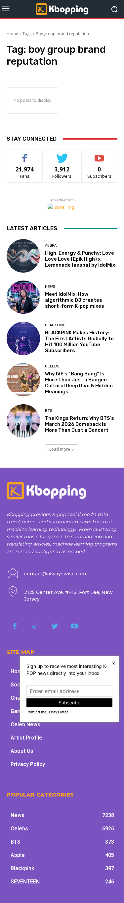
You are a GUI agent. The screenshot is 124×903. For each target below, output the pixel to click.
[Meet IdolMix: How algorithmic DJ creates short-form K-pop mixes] (23, 297)
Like (24, 154)
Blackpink (55, 325)
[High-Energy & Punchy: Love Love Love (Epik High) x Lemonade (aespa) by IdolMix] (23, 256)
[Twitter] (54, 626)
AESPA (51, 245)
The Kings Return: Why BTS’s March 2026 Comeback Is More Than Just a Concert (79, 424)
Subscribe (99, 154)
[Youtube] (74, 626)
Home (12, 33)
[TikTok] (34, 626)
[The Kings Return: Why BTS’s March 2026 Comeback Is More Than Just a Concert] (23, 421)
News (50, 287)
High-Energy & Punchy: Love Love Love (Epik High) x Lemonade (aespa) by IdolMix (80, 259)
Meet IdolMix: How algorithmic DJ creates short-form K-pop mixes (74, 300)
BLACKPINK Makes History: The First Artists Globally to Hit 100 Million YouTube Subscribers (79, 342)
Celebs (52, 366)
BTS (48, 411)
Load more (59, 449)
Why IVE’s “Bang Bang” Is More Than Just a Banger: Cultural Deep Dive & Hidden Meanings (79, 383)
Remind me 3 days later (47, 712)
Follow (62, 154)
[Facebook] (15, 626)
